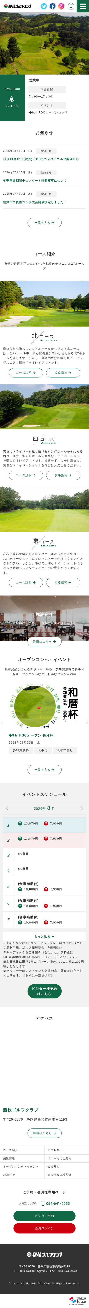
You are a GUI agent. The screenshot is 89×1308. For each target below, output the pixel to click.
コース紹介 (10, 1150)
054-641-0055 (58, 1203)
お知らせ (9, 1174)
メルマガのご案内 (59, 1158)
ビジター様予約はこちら (44, 991)
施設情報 (9, 1158)
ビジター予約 (44, 1216)
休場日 (23, 853)
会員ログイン (44, 1228)
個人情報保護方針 (59, 1174)
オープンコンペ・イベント (21, 1166)
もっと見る (42, 936)
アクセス (54, 1150)
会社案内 (54, 1166)
